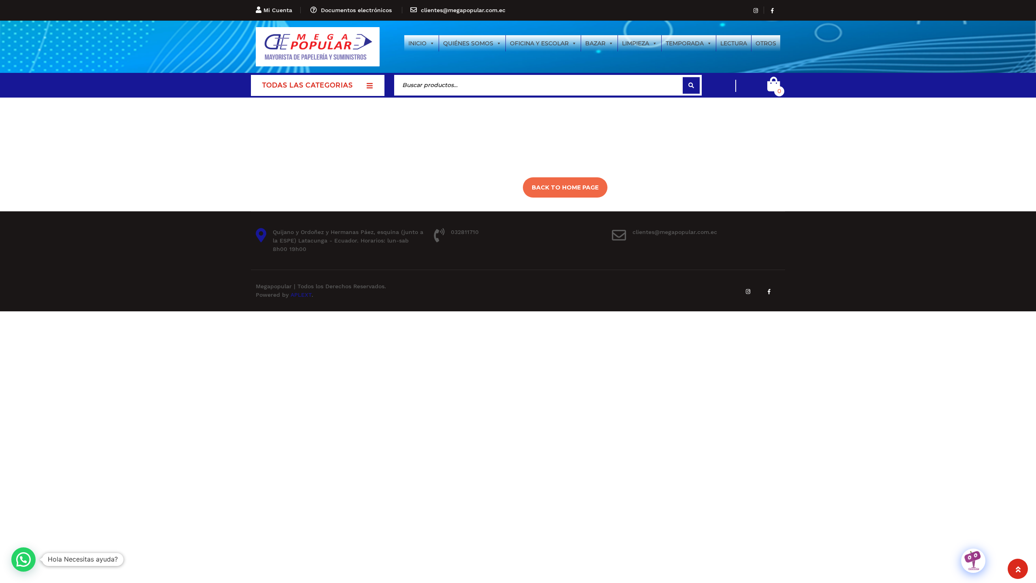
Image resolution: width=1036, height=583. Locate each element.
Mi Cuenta (277, 10)
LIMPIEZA (635, 43)
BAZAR (595, 43)
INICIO (417, 43)
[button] (23, 559)
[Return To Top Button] (1018, 569)
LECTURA (733, 43)
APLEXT (301, 295)
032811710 (465, 232)
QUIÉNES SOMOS (468, 43)
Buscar (691, 85)
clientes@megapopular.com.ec (463, 10)
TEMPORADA (685, 43)
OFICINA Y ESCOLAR (539, 43)
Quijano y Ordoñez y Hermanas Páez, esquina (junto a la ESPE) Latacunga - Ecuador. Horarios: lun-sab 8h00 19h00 (348, 240)
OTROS (766, 43)
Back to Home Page (565, 187)
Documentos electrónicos (356, 10)
